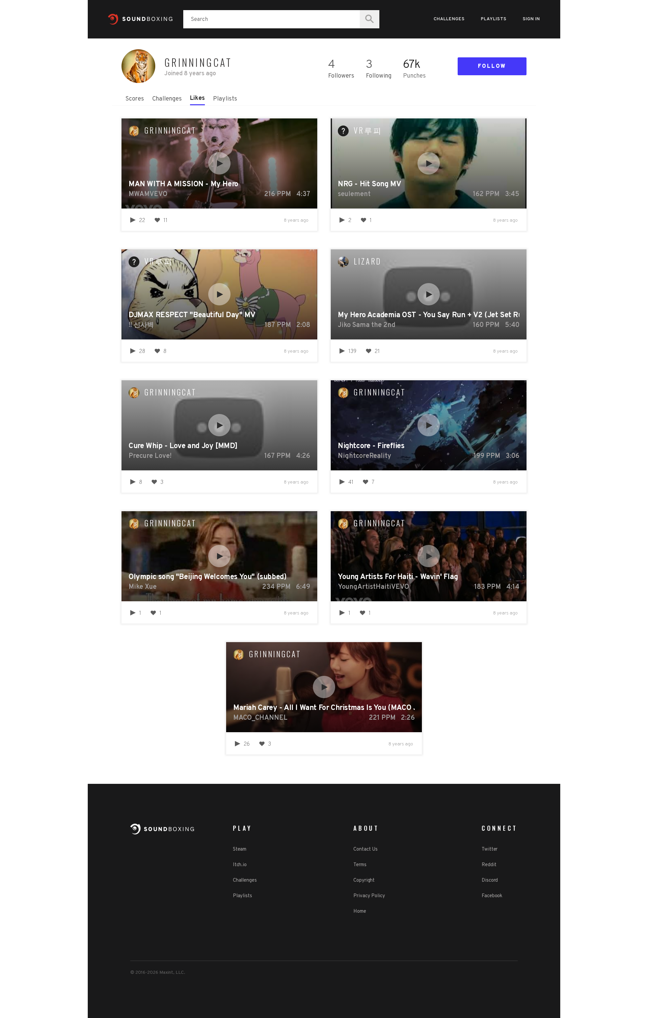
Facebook (492, 896)
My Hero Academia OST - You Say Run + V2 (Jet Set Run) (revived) (428, 315)
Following (379, 76)
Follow (492, 66)
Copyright (364, 880)
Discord (490, 880)
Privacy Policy (369, 896)
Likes (197, 98)
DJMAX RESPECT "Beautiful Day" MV (192, 315)
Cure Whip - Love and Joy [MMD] (183, 446)
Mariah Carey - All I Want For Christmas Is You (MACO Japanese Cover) (324, 708)
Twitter (489, 849)
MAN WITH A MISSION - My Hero (183, 184)
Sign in (531, 19)
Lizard (367, 261)
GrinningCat (170, 130)
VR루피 (368, 130)
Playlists (494, 19)
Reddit (489, 865)
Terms (360, 865)
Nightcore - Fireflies (371, 446)
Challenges (449, 19)
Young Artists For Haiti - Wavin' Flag (398, 577)
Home (359, 911)
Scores (135, 99)
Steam (240, 849)
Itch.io (240, 865)
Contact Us (365, 849)
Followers (341, 76)
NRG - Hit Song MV (369, 184)
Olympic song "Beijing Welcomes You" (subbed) (207, 577)
